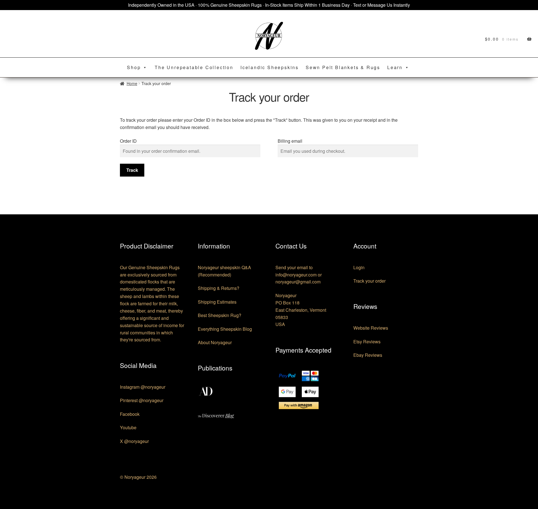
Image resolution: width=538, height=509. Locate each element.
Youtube (128, 427)
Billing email (290, 141)
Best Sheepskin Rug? (219, 315)
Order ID (128, 141)
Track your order (369, 281)
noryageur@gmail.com (298, 281)
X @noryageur (134, 441)
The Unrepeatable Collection (194, 67)
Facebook (130, 414)
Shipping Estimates (217, 302)
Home (132, 83)
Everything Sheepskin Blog (225, 329)
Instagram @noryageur (142, 387)
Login (359, 267)
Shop (134, 67)
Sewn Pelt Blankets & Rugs (343, 67)
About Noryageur (215, 342)
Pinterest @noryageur (141, 400)
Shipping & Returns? (218, 288)
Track (132, 170)
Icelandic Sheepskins (269, 67)
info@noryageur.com (296, 274)
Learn (395, 67)
